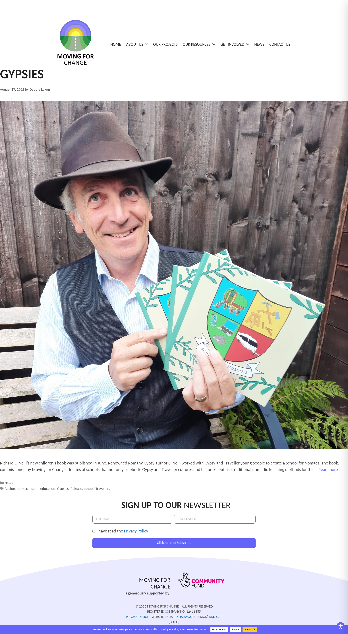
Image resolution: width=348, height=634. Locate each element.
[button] (174, 543)
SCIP (219, 617)
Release (76, 489)
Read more (328, 470)
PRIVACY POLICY (137, 617)
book (20, 489)
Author (10, 489)
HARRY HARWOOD (182, 617)
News (9, 483)
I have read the (122, 531)
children (32, 489)
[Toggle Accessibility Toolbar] (340, 626)
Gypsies (63, 489)
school (89, 489)
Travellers (103, 489)
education (47, 489)
